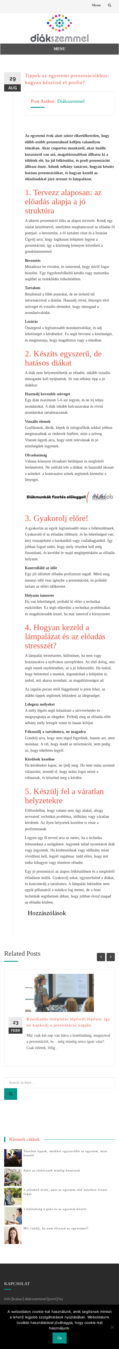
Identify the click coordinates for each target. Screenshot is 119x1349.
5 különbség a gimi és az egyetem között (55, 1209)
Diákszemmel (71, 101)
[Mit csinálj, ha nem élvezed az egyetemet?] (13, 1235)
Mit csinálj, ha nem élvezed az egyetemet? (56, 1228)
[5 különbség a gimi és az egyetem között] (13, 1215)
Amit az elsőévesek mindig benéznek (52, 1170)
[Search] (10, 1094)
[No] (112, 1327)
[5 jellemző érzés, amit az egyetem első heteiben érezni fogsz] (13, 1196)
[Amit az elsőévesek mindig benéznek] (13, 1177)
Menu (96, 5)
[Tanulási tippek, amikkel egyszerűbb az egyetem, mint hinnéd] (13, 1157)
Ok (59, 1338)
